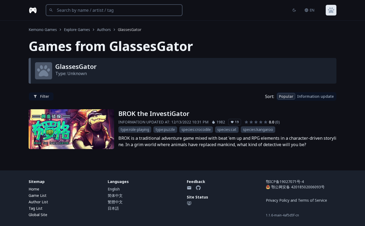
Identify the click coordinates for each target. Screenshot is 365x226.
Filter (44, 96)
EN (312, 10)
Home (34, 189)
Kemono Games (43, 29)
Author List (38, 201)
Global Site (38, 214)
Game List (37, 195)
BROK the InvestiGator (153, 113)
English (114, 189)
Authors (104, 29)
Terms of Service (312, 200)
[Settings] (331, 10)
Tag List (35, 208)
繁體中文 (115, 201)
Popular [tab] (286, 96)
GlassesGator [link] (129, 29)
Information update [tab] (315, 96)
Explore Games (77, 29)
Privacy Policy (277, 200)
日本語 (113, 208)
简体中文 (115, 195)
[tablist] (306, 96)
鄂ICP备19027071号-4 (285, 181)
